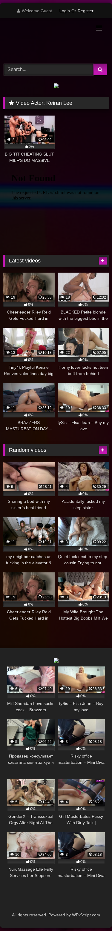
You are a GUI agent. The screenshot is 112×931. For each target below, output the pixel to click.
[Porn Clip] (46, 40)
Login (64, 10)
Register (85, 10)
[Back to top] (93, 913)
